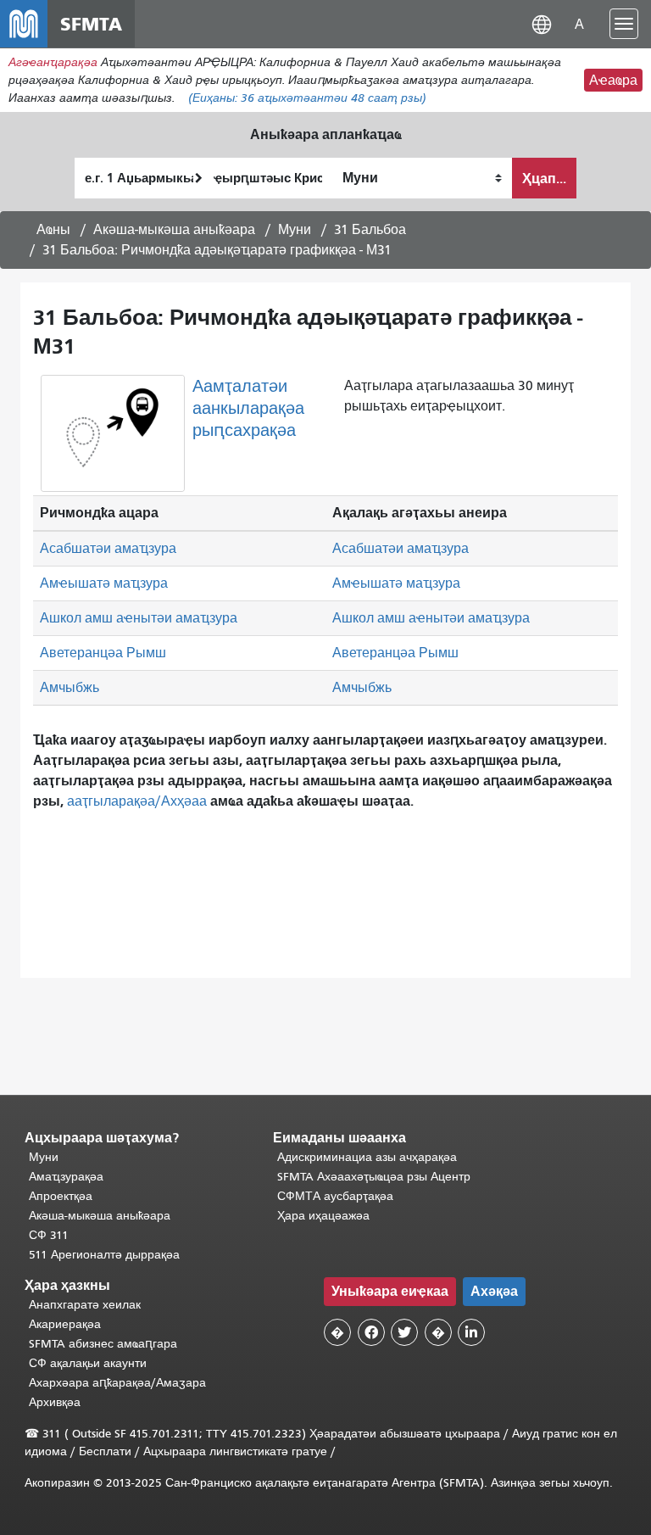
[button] (541, 23)
